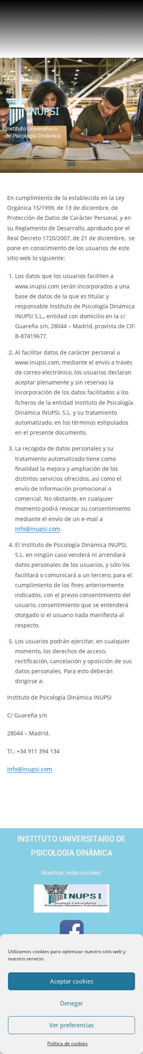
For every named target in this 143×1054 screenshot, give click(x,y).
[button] (71, 162)
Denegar (71, 1003)
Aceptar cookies (71, 981)
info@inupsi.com (37, 529)
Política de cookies (67, 1043)
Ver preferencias (71, 1025)
